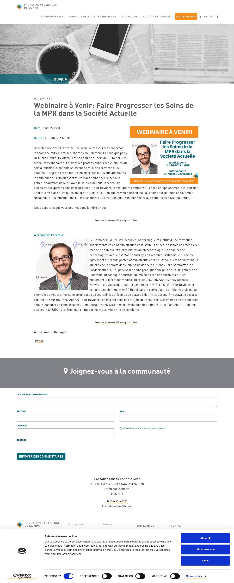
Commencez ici (76, 524)
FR (210, 16)
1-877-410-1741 (117, 501)
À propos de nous (82, 16)
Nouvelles (107, 524)
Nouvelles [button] (130, 16)
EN (206, 16)
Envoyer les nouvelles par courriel (144, 428)
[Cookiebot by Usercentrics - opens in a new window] (22, 576)
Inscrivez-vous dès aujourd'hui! (117, 220)
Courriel (22, 426)
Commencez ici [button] (52, 16)
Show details (194, 576)
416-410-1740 (123, 506)
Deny (205, 560)
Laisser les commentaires (32, 395)
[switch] (107, 576)
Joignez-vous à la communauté (119, 370)
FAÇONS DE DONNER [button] (157, 16)
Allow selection (205, 549)
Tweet (39, 341)
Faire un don (186, 16)
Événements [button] (107, 16)
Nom (122, 411)
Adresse (21, 440)
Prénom (21, 411)
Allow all (205, 538)
